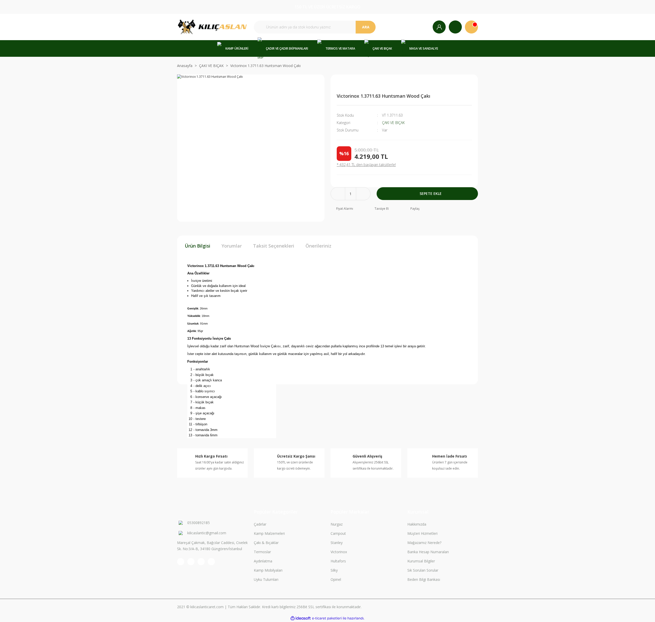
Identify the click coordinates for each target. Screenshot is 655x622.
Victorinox (339, 551)
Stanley (337, 542)
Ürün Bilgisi (197, 246)
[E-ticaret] (327, 618)
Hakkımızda (416, 524)
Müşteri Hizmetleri (422, 533)
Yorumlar (232, 246)
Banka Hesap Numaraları (428, 551)
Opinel (336, 579)
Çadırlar (260, 524)
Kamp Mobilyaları (268, 570)
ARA (365, 27)
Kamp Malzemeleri (269, 533)
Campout (338, 533)
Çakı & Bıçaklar (266, 542)
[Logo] (212, 27)
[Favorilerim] (455, 27)
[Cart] (471, 27)
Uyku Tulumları (266, 579)
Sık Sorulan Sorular (422, 570)
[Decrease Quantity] (338, 193)
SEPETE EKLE (431, 193)
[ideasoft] (300, 618)
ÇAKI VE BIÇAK (393, 122)
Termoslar (262, 551)
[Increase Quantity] (363, 193)
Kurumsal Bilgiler (421, 561)
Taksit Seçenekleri (273, 246)
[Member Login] (439, 27)
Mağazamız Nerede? (424, 542)
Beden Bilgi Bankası (423, 579)
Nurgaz (337, 524)
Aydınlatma (263, 561)
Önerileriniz (318, 246)
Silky (334, 570)
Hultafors (338, 561)
